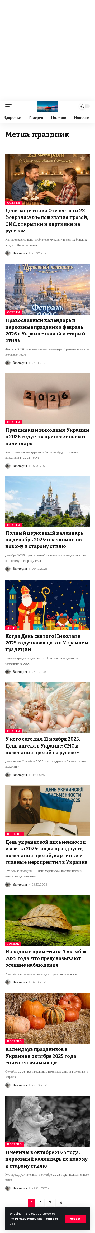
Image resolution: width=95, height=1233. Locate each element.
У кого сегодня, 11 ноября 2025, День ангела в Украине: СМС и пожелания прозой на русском (42, 745)
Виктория (20, 253)
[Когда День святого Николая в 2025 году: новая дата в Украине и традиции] (47, 605)
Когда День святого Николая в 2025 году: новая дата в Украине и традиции (46, 642)
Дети (11, 628)
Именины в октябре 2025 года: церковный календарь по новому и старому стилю (46, 1159)
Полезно (14, 834)
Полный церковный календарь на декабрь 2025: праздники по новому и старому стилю (44, 539)
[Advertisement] (47, 50)
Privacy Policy (25, 1219)
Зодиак (13, 943)
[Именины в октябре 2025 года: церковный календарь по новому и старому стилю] (47, 1121)
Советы (13, 202)
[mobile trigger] (9, 106)
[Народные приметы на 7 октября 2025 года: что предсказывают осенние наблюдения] (47, 920)
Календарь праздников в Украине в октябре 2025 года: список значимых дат (41, 1056)
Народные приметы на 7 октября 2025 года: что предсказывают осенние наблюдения (46, 958)
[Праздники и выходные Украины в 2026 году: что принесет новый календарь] (47, 398)
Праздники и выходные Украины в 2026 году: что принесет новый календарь (47, 436)
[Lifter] (47, 106)
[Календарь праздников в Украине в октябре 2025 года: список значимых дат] (47, 1018)
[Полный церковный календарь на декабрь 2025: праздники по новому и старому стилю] (47, 501)
